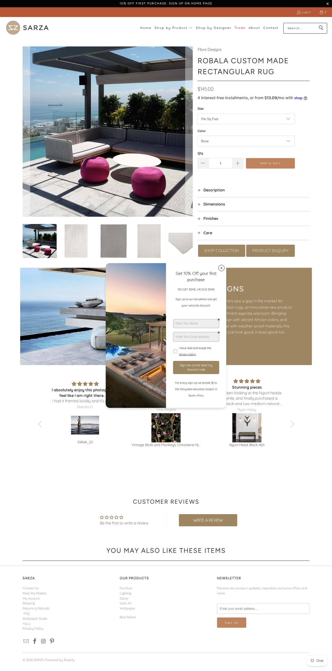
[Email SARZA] (26, 641)
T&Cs (26, 624)
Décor (124, 598)
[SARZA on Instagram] (43, 641)
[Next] (189, 131)
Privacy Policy (33, 628)
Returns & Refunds (36, 608)
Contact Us (31, 588)
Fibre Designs (209, 49)
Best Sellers (128, 617)
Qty (200, 153)
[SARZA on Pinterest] (52, 641)
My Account (31, 598)
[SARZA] (27, 28)
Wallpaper (127, 608)
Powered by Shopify (59, 660)
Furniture (126, 588)
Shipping (29, 603)
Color (202, 131)
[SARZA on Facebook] (35, 641)
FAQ (27, 613)
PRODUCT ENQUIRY (270, 250)
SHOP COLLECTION (221, 250)
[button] (174, 28)
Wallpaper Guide (35, 618)
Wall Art (125, 603)
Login (306, 12)
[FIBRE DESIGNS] (93, 316)
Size (201, 108)
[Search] (321, 28)
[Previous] (26, 131)
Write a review (208, 520)
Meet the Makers (35, 593)
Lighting (125, 593)
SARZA (39, 660)
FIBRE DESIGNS (214, 288)
